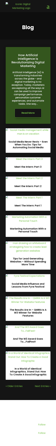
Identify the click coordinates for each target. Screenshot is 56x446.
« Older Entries (14, 386)
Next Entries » (42, 386)
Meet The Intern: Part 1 (28, 205)
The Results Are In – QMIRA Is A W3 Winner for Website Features (28, 312)
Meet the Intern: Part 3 (28, 167)
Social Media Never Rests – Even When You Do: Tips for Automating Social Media (28, 144)
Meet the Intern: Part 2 (28, 186)
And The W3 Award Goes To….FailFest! (28, 340)
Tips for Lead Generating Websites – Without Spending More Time (28, 261)
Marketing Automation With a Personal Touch (28, 230)
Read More (28, 113)
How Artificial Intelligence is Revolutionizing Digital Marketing (28, 60)
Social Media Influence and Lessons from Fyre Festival (28, 285)
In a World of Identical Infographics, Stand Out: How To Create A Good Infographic (28, 371)
